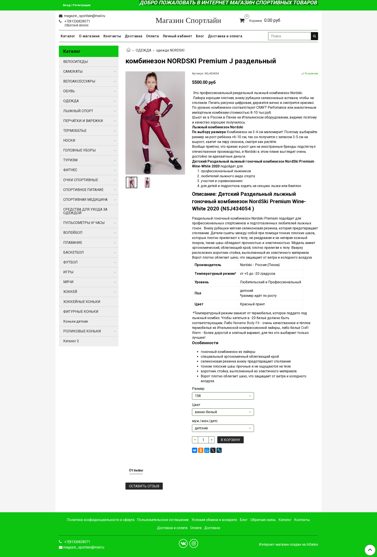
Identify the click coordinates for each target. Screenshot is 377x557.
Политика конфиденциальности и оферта (100, 520)
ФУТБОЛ (70, 262)
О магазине (89, 36)
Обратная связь (263, 520)
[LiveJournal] (219, 450)
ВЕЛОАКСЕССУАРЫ (79, 81)
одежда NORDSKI (170, 50)
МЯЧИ (68, 282)
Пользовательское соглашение (163, 520)
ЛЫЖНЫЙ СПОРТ (78, 111)
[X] (213, 450)
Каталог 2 (71, 341)
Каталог (68, 36)
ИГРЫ (68, 272)
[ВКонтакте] (194, 450)
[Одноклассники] (200, 450)
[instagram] (193, 543)
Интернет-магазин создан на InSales (288, 544)
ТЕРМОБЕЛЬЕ (74, 131)
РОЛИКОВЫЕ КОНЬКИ (82, 331)
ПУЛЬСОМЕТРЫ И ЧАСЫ (84, 223)
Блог (200, 36)
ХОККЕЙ (70, 292)
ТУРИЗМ (70, 160)
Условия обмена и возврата (214, 520)
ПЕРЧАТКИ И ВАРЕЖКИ (83, 121)
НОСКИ (69, 140)
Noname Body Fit (246, 323)
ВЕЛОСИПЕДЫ (75, 62)
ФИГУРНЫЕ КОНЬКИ (80, 311)
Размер (198, 388)
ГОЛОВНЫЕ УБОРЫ (79, 150)
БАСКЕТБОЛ (73, 252)
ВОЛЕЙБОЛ (72, 232)
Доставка (133, 36)
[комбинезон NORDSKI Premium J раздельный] (155, 123)
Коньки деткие (75, 321)
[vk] (183, 543)
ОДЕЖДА (143, 50)
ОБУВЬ (69, 91)
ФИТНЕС (70, 170)
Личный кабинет (177, 36)
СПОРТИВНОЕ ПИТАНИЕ (83, 190)
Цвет (196, 405)
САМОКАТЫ (73, 71)
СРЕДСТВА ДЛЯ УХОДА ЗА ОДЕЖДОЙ (85, 211)
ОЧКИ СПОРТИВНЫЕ (80, 180)
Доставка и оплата (225, 36)
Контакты (112, 36)
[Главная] (128, 50)
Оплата (152, 36)
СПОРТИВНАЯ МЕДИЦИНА (85, 200)
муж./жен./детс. (205, 421)
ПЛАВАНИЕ (72, 243)
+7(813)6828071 (76, 21)
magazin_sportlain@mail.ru (84, 16)
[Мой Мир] (206, 450)
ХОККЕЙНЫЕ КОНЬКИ (81, 302)
